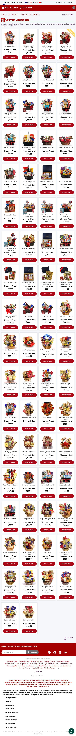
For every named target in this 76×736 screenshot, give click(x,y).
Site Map (39, 671)
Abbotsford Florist (12, 684)
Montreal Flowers (36, 661)
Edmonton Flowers (66, 664)
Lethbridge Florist (43, 686)
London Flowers (66, 666)
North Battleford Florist (40, 682)
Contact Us (61, 2)
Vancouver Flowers (63, 661)
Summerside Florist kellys (51, 684)
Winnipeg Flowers (22, 664)
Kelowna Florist (32, 686)
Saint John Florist (62, 680)
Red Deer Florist (38, 680)
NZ (6, 4)
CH (42, 2)
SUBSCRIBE (33, 652)
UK (33, 2)
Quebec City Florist (50, 680)
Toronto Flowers (12, 661)
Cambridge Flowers (36, 664)
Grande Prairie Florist (35, 684)
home (3, 15)
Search (15, 7)
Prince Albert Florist (55, 682)
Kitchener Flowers (24, 668)
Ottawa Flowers (24, 661)
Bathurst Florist (65, 684)
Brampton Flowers (28, 666)
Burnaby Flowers (37, 668)
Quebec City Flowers (51, 664)
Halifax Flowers (10, 664)
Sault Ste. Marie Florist (11, 682)
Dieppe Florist (23, 684)
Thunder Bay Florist (26, 682)
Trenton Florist (27, 680)
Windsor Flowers (49, 668)
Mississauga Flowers (13, 666)
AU (28, 2)
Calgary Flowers (49, 661)
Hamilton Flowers (41, 666)
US (37, 2)
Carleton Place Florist (15, 680)
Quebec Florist (67, 682)
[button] (71, 731)
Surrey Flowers (54, 666)
